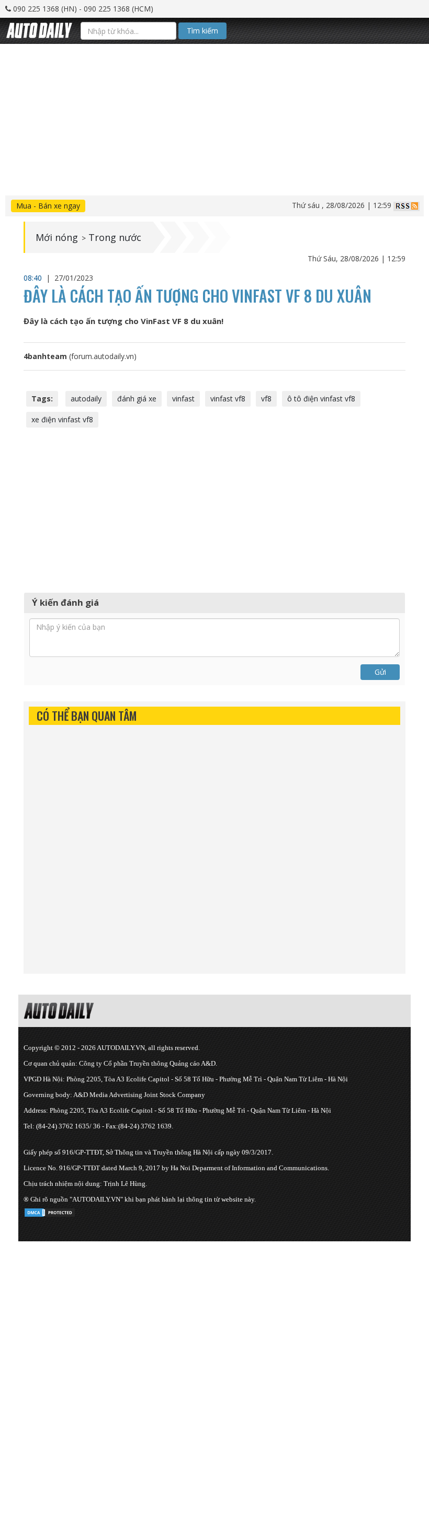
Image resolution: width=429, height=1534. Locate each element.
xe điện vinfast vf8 (62, 419)
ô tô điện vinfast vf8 (321, 398)
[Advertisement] (214, 117)
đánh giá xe (136, 398)
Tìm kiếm (202, 31)
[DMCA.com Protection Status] (50, 1211)
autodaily (86, 398)
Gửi (380, 672)
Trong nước (114, 237)
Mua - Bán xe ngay (48, 206)
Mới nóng (57, 237)
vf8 (266, 398)
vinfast (183, 398)
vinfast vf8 (227, 398)
